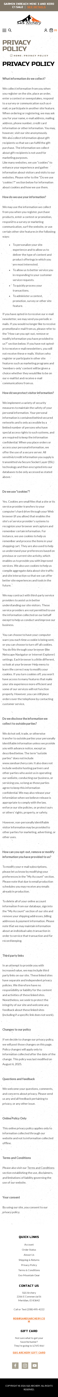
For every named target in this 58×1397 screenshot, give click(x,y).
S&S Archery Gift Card (29, 1352)
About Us (29, 1254)
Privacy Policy (29, 1264)
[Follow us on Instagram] (25, 1365)
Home (18, 56)
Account (29, 1244)
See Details (36, 7)
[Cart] (51, 30)
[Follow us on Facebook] (15, 1365)
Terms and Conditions (40, 1167)
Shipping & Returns (29, 1259)
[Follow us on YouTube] (34, 1365)
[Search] (10, 30)
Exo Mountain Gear (29, 1275)
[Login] (46, 30)
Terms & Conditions (29, 1270)
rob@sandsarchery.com (29, 1320)
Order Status (29, 1249)
